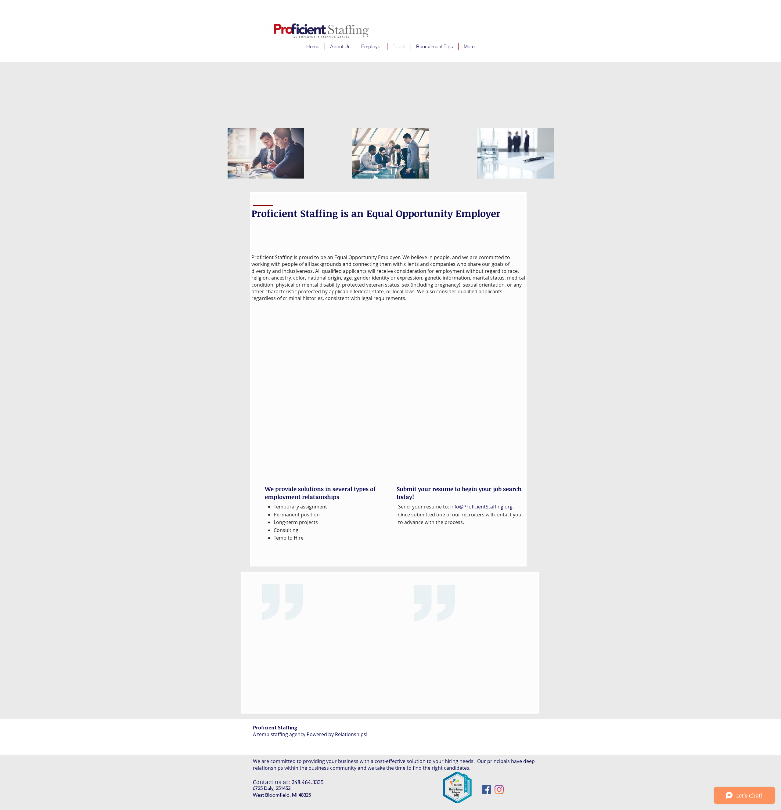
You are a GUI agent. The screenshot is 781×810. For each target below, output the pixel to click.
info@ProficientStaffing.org (481, 506)
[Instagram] (499, 789)
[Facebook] (486, 789)
